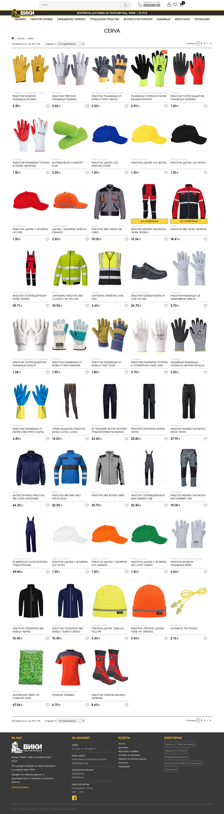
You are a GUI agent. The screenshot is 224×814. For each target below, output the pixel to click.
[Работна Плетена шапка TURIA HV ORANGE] (149, 601)
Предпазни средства (104, 19)
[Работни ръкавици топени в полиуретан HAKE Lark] (149, 335)
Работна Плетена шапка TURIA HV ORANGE (147, 630)
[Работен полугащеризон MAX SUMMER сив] (149, 468)
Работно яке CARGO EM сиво (107, 230)
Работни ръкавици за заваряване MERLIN (185, 297)
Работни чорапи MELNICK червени (108, 696)
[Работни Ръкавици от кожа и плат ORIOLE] (110, 69)
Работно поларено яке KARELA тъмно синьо (67, 630)
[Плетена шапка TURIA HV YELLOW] (110, 601)
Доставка (123, 747)
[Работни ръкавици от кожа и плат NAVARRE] (70, 335)
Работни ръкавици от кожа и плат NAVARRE (67, 364)
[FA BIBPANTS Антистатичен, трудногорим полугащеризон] (31, 534)
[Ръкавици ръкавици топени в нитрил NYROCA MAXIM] (189, 335)
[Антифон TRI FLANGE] (189, 601)
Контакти (123, 762)
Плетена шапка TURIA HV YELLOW (108, 630)
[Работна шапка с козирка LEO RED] (31, 202)
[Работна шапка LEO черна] (189, 135)
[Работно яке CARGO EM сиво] (110, 202)
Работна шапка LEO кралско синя (105, 164)
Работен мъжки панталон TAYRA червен (148, 230)
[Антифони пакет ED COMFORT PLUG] (31, 667)
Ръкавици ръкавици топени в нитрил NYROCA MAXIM (187, 365)
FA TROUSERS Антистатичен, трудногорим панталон (109, 430)
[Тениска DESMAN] (70, 667)
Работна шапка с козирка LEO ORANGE (109, 563)
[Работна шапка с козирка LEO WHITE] (70, 534)
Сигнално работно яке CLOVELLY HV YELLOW (67, 297)
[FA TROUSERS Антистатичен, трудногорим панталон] (110, 401)
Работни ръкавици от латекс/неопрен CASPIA (28, 430)
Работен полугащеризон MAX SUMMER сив (148, 497)
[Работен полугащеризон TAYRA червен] (31, 268)
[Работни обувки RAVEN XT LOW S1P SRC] (149, 268)
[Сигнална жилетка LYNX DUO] (110, 268)
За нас (122, 743)
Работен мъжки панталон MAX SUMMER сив (188, 497)
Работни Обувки (41, 19)
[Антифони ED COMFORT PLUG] (70, 135)
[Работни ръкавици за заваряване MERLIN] (189, 268)
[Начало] (12, 38)
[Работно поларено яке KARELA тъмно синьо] (70, 601)
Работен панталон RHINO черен (148, 430)
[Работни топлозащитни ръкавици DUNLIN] (31, 335)
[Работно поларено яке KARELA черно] (31, 601)
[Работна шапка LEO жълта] (149, 135)
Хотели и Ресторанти (138, 19)
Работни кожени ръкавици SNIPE (182, 563)
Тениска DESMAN (63, 695)
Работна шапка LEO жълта (148, 162)
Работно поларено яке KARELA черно (28, 630)
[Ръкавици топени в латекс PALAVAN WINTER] (149, 69)
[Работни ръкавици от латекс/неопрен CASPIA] (31, 401)
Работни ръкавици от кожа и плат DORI (106, 364)
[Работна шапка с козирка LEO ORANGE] (110, 534)
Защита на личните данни (133, 758)
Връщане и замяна (129, 751)
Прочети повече (20, 787)
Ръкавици (163, 19)
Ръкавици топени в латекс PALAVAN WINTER (149, 97)
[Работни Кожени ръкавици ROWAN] (31, 69)
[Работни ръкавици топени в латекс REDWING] (31, 135)
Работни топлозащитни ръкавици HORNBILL (187, 97)
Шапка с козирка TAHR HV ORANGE (69, 230)
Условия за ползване (130, 755)
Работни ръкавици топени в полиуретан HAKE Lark (149, 364)
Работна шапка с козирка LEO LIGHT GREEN (149, 563)
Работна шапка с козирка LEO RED (30, 230)
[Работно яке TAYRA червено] (189, 202)
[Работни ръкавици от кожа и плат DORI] (110, 335)
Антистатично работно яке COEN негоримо (29, 497)
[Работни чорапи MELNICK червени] (110, 667)
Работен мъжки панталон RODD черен (188, 430)
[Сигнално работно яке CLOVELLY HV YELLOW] (70, 268)
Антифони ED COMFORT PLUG (67, 164)
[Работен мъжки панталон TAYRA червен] (149, 202)
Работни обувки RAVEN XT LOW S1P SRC (148, 297)
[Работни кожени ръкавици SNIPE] (189, 534)
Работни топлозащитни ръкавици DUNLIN (29, 364)
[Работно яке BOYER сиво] (110, 468)
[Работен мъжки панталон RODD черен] (189, 401)
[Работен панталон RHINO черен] (149, 401)
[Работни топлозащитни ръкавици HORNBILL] (189, 69)
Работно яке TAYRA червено (189, 229)
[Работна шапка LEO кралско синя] (110, 135)
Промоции (201, 19)
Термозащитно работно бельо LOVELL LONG (69, 430)
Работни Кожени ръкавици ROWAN (24, 97)
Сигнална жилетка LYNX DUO (107, 297)
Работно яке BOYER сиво (108, 495)
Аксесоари (182, 19)
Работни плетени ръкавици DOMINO (64, 97)
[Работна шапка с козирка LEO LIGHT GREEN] (149, 534)
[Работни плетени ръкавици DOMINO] (70, 69)
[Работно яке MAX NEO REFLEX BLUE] (70, 468)
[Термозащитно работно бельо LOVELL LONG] (70, 401)
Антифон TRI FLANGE (184, 628)
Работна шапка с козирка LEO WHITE (70, 563)
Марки (20, 38)
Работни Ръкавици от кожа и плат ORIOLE (106, 97)
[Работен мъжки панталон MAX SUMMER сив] (189, 468)
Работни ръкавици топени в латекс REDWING (31, 164)
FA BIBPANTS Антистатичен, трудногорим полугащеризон (30, 565)
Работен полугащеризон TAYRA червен (29, 297)
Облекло (20, 19)
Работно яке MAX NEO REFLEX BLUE (66, 497)
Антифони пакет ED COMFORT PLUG (26, 696)
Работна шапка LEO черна (188, 162)
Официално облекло (71, 19)
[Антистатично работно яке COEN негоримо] (31, 468)
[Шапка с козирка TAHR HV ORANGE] (70, 202)
